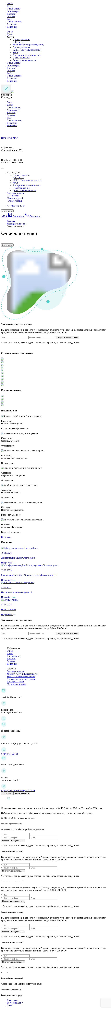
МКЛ (15, 52)
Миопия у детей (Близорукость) (28, 44)
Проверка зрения (21, 57)
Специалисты (14, 8)
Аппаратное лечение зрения (26, 55)
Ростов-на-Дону (15, 1003)
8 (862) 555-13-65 (9, 790)
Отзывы (11, 16)
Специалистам (14, 21)
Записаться (7, 211)
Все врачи (6, 537)
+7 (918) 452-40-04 (16, 206)
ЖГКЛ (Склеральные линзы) (27, 50)
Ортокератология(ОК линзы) (21, 40)
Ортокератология (21, 47)
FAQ (9, 19)
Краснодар (12, 1000)
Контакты (12, 27)
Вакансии (12, 24)
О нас (10, 3)
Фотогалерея (13, 11)
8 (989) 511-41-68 (9, 754)
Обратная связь (22, 793)
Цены (10, 6)
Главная (11, 221)
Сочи (9, 1005)
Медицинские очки (16, 684)
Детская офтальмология (24, 60)
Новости (11, 14)
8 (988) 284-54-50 (26, 790)
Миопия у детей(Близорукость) (15, 199)
